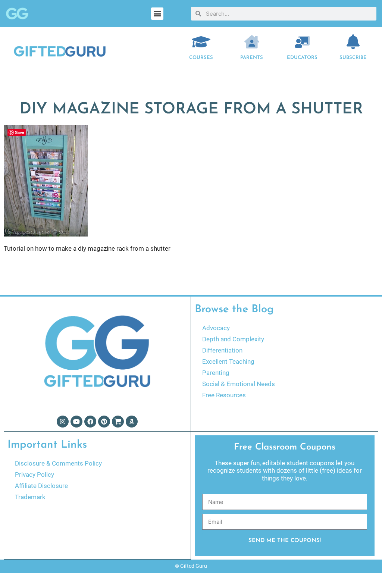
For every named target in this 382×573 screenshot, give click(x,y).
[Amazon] (132, 422)
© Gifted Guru (191, 566)
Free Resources (224, 395)
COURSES (201, 57)
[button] (157, 13)
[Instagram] (63, 422)
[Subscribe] (352, 41)
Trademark (30, 497)
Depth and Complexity (233, 339)
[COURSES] (201, 41)
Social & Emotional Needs (238, 384)
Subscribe (353, 57)
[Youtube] (76, 422)
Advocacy (216, 328)
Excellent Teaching (228, 361)
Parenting (215, 372)
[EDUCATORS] (302, 41)
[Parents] (251, 41)
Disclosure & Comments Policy (58, 463)
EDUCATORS (302, 57)
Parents (251, 57)
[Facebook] (90, 422)
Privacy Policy (34, 474)
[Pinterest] (104, 422)
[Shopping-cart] (118, 422)
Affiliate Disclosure (41, 485)
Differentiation (222, 350)
